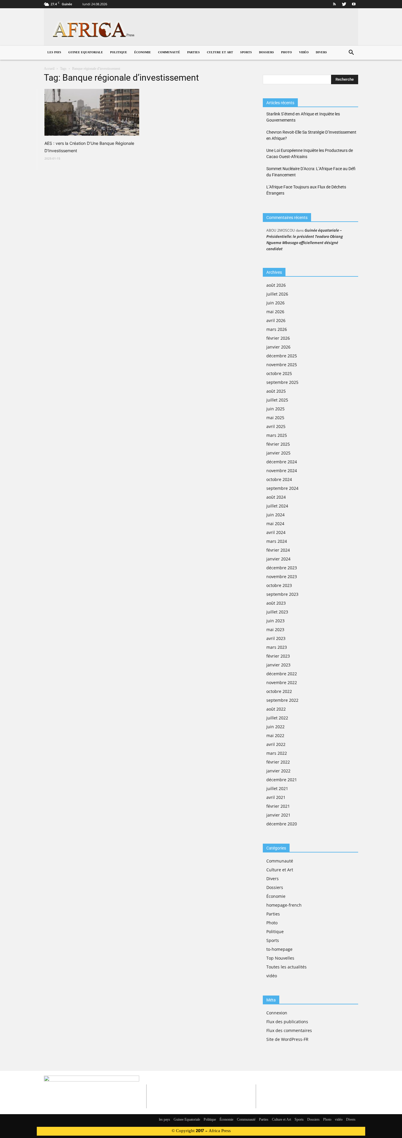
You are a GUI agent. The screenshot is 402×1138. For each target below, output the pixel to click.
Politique (118, 52)
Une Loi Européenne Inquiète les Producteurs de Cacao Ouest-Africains (309, 153)
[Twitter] (344, 4)
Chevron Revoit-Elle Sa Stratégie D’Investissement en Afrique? (311, 135)
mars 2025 (276, 435)
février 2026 (278, 338)
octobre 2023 (279, 585)
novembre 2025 (281, 364)
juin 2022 (275, 726)
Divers (321, 52)
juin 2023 (275, 620)
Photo (286, 52)
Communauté (169, 52)
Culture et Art (220, 52)
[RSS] (334, 4)
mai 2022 (275, 735)
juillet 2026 (277, 294)
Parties (193, 52)
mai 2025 (275, 417)
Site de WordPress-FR (287, 1039)
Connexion (276, 1013)
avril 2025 (275, 426)
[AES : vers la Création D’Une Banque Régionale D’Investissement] (91, 112)
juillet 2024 (277, 506)
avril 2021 (275, 797)
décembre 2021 (281, 779)
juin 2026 (275, 303)
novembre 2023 (281, 576)
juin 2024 (275, 514)
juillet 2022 (277, 718)
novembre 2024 (281, 470)
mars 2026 (276, 329)
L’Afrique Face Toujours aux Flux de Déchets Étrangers (306, 190)
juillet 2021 (277, 788)
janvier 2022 (278, 771)
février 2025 (278, 444)
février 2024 (278, 550)
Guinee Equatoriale (85, 52)
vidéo (304, 52)
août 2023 (276, 603)
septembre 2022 (282, 700)
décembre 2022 (281, 673)
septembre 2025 (282, 382)
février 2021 (278, 806)
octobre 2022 (279, 691)
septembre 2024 (282, 488)
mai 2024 (275, 523)
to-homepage (279, 949)
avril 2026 (275, 320)
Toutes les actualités (286, 967)
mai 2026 (275, 311)
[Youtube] (353, 4)
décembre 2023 (281, 567)
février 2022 (278, 762)
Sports (246, 52)
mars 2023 (276, 647)
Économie (142, 52)
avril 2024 (275, 532)
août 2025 (276, 391)
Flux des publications (287, 1021)
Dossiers (266, 52)
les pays (54, 52)
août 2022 (276, 709)
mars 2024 (276, 541)
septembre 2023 (282, 594)
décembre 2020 (281, 824)
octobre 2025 (279, 373)
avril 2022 (275, 744)
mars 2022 (276, 753)
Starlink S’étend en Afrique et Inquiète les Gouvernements (303, 117)
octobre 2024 (279, 479)
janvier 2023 (278, 665)
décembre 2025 (281, 356)
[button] (351, 53)
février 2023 (278, 656)
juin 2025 (275, 409)
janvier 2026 (278, 347)
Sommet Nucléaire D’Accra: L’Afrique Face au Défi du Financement (311, 171)
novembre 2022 (281, 682)
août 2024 (276, 497)
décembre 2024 (281, 462)
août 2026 (276, 285)
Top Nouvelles (280, 958)
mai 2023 (275, 629)
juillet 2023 (277, 612)
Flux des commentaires (289, 1030)
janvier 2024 (278, 559)
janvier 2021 (278, 815)
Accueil (49, 69)
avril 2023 (275, 638)
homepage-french (284, 905)
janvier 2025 (278, 453)
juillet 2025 (277, 400)
